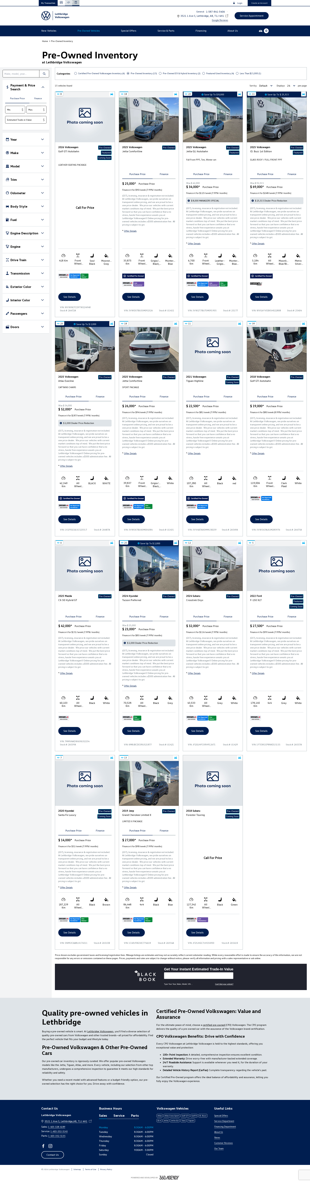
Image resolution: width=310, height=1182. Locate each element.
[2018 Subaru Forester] (213, 783)
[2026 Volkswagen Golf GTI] (85, 119)
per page (302, 85)
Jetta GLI (175, 1120)
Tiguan (191, 1120)
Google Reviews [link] (220, 20)
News (217, 1137)
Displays (281, 85)
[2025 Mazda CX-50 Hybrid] (85, 568)
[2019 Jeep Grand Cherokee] (149, 783)
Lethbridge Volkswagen (100, 1031)
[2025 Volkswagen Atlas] (85, 349)
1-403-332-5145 (59, 1131)
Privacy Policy (106, 1169)
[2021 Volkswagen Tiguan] (213, 349)
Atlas (160, 1115)
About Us (218, 1132)
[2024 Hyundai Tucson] (149, 568)
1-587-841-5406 (215, 11)
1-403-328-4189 (56, 1126)
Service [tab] (119, 1115)
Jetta (166, 1120)
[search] (21, 73)
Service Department (224, 1121)
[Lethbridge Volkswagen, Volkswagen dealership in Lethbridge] (55, 15)
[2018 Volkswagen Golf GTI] (277, 349)
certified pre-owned (214, 1025)
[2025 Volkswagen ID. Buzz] (277, 119)
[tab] (17, 98)
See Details (69, 296)
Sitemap (77, 1169)
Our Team (219, 1148)
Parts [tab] (135, 1115)
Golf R (194, 1115)
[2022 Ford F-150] (277, 568)
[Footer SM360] (169, 1178)
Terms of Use (90, 1169)
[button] (48, 3)
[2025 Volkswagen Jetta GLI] (213, 119)
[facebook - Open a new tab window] (43, 1146)
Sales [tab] (103, 1115)
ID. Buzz (202, 1115)
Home (45, 41)
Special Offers (221, 1115)
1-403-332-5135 (56, 1135)
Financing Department (225, 1126)
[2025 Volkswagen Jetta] (149, 119)
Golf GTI (185, 1115)
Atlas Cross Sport (172, 1115)
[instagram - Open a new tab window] (50, 1146)
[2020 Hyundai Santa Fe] (85, 783)
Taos (183, 1120)
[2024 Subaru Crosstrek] (213, 568)
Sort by (253, 85)
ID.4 (159, 1120)
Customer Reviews (223, 1143)
